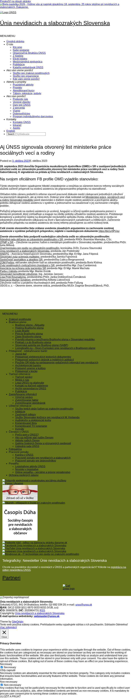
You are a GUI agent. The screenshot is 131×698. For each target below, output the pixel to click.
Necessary (10, 667)
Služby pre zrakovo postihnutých (31, 73)
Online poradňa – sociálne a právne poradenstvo (42, 472)
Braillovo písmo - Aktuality (29, 325)
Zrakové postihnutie (20, 319)
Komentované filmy (26, 423)
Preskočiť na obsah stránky (15, 1)
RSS (42, 610)
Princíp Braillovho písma (29, 333)
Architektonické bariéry (28, 365)
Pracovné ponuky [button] (19, 452)
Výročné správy (24, 397)
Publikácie (19, 64)
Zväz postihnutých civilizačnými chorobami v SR (27, 265)
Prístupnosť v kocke (26, 371)
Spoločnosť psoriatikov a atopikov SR (21, 259)
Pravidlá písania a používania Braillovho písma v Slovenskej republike (55, 339)
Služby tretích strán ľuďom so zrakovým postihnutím (44, 408)
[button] (7, 36)
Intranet (17, 125)
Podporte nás (20, 99)
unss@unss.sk (83, 604)
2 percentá (19, 107)
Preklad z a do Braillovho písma (33, 342)
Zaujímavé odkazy (25, 414)
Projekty (17, 87)
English (10, 131)
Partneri (11, 578)
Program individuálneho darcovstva (33, 116)
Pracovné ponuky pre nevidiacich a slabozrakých (43, 457)
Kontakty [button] (11, 119)
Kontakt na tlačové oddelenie (31, 385)
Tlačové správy (23, 377)
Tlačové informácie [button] (19, 374)
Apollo (16, 128)
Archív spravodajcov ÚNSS (30, 388)
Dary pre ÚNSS (22, 105)
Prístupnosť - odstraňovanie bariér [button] (28, 351)
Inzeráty (19, 429)
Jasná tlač (21, 354)
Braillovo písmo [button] (17, 322)
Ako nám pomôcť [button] (16, 96)
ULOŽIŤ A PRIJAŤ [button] (10, 696)
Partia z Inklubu (9, 271)
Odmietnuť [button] (122, 624)
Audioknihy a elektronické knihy (33, 420)
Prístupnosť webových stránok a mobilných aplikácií (44, 359)
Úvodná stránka (15, 41)
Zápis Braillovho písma (28, 336)
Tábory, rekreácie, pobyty (27, 93)
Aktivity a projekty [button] (16, 81)
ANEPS (4, 253)
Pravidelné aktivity (23, 84)
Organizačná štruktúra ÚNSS (29, 53)
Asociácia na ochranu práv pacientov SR (23, 268)
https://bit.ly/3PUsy (109, 231)
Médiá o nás (22, 379)
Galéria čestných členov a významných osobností (43, 443)
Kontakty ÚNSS (22, 122)
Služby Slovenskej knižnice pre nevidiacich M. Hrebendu (47, 417)
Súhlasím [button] (109, 624)
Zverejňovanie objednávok (30, 403)
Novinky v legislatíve (27, 469)
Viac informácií (8, 627)
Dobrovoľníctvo (21, 113)
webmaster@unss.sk (46, 616)
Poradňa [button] (14, 463)
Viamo (16, 110)
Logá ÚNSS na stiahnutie (29, 382)
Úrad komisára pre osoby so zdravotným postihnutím (29, 248)
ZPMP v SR (6, 242)
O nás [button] (9, 44)
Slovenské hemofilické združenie (18, 274)
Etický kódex (20, 58)
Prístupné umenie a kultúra (30, 368)
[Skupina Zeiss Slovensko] (69, 588)
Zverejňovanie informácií (23, 394)
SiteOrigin (17, 621)
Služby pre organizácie (26, 76)
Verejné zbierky (21, 102)
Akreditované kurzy (24, 90)
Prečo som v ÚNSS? (27, 434)
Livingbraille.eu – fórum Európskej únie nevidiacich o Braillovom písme (55, 348)
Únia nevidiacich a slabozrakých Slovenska (24, 251)
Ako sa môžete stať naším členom (34, 437)
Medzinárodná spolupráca (27, 61)
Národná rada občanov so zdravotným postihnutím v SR (31, 239)
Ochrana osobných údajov (24, 475)
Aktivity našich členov (27, 440)
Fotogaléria (15, 449)
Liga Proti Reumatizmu (13, 277)
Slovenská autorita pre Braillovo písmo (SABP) (41, 345)
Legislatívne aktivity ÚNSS (30, 466)
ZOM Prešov (7, 262)
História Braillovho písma (29, 328)
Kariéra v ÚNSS (24, 455)
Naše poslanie (21, 50)
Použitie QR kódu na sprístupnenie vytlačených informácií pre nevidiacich (56, 362)
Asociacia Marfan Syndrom (15, 279)
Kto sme (17, 47)
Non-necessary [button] (8, 681)
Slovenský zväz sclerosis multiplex (19, 256)
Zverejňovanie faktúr (26, 400)
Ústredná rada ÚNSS (27, 446)
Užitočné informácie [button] (20, 405)
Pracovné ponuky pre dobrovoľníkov (35, 460)
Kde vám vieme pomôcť (26, 79)
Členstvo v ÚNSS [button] (19, 431)
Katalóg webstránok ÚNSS (28, 67)
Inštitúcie (20, 411)
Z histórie (18, 56)
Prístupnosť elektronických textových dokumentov (43, 356)
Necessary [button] (6, 664)
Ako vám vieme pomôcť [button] (19, 70)
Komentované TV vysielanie (31, 426)
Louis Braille (22, 330)
